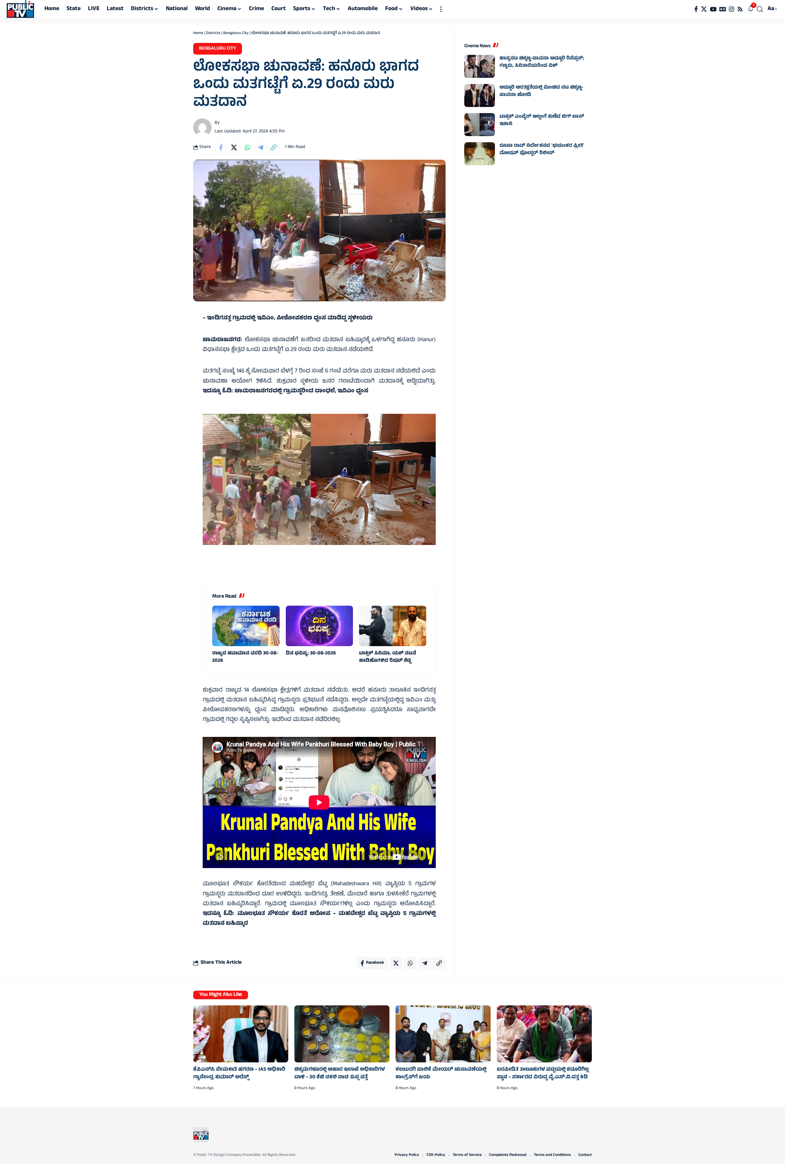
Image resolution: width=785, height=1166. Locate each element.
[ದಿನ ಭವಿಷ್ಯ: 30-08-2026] (319, 626)
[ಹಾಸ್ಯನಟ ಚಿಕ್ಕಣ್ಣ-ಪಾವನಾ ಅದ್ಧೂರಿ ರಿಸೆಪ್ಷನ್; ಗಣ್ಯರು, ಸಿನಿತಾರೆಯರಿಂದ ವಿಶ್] (479, 66)
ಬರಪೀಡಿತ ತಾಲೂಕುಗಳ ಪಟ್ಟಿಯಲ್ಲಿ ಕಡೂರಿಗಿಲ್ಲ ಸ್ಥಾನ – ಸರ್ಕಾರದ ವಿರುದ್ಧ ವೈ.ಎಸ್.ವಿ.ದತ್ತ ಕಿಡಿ (543, 1073)
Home (198, 33)
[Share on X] (234, 147)
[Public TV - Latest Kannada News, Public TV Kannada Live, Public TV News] (20, 9)
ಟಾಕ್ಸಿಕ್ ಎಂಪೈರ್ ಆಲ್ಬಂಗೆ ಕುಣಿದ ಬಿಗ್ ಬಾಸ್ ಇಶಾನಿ (542, 120)
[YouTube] (713, 9)
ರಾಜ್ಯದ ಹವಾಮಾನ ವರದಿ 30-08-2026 (245, 657)
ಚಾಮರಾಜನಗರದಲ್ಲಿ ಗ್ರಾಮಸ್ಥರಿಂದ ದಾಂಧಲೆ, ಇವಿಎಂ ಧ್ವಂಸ (301, 391)
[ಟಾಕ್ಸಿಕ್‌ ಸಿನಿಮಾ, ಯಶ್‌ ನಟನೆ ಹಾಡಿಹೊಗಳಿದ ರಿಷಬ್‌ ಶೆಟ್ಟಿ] (392, 626)
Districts (213, 33)
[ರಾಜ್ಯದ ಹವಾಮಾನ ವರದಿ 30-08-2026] (245, 626)
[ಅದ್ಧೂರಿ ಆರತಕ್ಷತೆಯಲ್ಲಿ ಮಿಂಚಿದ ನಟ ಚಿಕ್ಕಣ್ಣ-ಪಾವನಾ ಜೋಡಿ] (479, 95)
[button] (441, 9)
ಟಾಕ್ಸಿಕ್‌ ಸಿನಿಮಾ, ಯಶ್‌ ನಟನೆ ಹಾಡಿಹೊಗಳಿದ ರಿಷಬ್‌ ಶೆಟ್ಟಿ (387, 657)
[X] (703, 9)
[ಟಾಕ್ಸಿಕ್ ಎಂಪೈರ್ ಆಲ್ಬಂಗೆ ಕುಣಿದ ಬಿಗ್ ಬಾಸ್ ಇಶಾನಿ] (479, 124)
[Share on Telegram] (260, 147)
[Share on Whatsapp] (247, 147)
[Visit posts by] (202, 127)
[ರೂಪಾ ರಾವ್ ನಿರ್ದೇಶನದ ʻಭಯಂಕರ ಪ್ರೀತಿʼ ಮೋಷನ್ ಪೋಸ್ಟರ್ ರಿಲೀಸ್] (479, 153)
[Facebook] (696, 9)
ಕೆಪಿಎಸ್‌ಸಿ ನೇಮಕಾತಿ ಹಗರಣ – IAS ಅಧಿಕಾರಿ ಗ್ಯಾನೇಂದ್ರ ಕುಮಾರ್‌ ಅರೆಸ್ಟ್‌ (239, 1073)
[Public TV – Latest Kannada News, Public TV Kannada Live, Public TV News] (201, 1134)
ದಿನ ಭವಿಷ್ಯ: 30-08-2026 (311, 653)
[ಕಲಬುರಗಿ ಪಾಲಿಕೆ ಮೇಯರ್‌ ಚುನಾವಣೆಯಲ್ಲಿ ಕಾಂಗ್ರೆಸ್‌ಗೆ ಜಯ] (443, 1033)
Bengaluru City (236, 33)
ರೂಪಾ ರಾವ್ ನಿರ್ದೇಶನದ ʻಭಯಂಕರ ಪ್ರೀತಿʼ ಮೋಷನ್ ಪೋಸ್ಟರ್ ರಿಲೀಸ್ (542, 149)
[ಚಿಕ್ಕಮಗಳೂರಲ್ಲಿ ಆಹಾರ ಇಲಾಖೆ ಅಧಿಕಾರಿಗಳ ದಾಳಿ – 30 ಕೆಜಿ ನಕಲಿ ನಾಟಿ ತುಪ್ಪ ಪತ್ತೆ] (341, 1033)
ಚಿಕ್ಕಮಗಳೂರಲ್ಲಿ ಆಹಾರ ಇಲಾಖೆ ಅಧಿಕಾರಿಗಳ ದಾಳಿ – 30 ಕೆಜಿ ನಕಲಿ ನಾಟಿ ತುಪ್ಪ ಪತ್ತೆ (339, 1073)
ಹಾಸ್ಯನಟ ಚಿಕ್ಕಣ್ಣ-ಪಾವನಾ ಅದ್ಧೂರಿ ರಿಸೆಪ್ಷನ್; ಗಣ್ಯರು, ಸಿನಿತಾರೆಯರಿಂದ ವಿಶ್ (542, 62)
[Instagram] (731, 9)
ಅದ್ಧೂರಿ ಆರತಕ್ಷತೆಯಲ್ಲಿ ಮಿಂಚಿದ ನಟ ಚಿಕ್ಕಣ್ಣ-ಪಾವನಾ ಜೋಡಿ (541, 91)
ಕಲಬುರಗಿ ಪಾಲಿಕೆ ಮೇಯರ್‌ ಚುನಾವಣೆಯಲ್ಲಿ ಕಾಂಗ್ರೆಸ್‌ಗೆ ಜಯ (441, 1073)
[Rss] (740, 9)
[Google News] (722, 9)
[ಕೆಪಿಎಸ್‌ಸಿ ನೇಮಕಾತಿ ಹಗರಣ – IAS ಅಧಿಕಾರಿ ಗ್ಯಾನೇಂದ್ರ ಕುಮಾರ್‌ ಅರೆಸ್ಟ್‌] (240, 1033)
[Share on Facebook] (221, 147)
